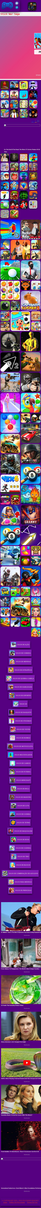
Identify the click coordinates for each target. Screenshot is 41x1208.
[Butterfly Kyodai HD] (5, 217)
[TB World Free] (5, 170)
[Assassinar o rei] (33, 170)
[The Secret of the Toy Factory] (33, 117)
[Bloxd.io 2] (14, 208)
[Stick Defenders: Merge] (5, 108)
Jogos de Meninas (23, 661)
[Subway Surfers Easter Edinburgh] (5, 180)
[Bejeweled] (23, 189)
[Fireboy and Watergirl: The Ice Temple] (14, 108)
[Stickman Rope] (23, 98)
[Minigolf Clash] (5, 208)
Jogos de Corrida (23, 653)
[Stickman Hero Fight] (14, 89)
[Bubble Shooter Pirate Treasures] (33, 108)
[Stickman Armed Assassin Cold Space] (33, 89)
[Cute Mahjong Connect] (23, 108)
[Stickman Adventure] (5, 89)
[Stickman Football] (23, 89)
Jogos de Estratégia (23, 670)
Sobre (5, 1202)
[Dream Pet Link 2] (23, 161)
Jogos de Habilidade (23, 687)
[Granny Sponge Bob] (14, 117)
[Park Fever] (5, 117)
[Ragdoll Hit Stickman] (23, 208)
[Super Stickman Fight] (33, 98)
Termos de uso (32, 1202)
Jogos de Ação (23, 644)
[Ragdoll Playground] (14, 180)
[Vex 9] (5, 199)
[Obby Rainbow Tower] (33, 161)
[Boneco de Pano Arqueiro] (5, 189)
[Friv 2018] (17, 4)
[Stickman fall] (14, 98)
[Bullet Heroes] (33, 189)
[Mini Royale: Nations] (23, 180)
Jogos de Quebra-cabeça (23, 678)
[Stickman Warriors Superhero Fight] (5, 98)
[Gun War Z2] (14, 170)
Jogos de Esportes (23, 695)
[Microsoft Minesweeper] (33, 208)
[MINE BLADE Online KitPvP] (23, 117)
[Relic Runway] (33, 180)
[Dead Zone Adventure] (14, 161)
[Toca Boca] (23, 170)
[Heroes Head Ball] (14, 189)
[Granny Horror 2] (5, 161)
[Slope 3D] (23, 199)
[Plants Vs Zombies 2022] (14, 199)
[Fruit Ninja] (14, 217)
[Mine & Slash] (32, 10)
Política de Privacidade (17, 1202)
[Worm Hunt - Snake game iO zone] (33, 199)
